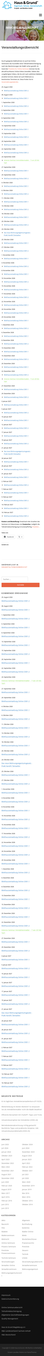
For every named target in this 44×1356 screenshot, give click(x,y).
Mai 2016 (25, 1193)
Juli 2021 (25, 1174)
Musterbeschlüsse (29, 1239)
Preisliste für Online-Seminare (18, 69)
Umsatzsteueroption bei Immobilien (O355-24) (20, 1120)
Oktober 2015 (27, 1201)
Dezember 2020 (8, 1178)
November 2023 (28, 1152)
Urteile (24, 1258)
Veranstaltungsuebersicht (14, 567)
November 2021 (8, 1171)
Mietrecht (5, 1239)
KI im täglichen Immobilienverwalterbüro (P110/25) (21, 1101)
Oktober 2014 (27, 1204)
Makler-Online (27, 1231)
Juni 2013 (5, 1208)
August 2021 (6, 1174)
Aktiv (3, 1220)
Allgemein (26, 1220)
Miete (24, 1235)
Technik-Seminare (9, 1258)
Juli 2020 (25, 1178)
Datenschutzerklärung (10, 1299)
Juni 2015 (5, 1204)
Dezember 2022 (8, 1163)
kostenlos (25, 1228)
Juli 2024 (5, 1148)
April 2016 (6, 1197)
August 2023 (27, 1156)
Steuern (25, 1250)
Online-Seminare (8, 1243)
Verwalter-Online (8, 1265)
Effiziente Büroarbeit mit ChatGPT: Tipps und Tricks (22, 1115)
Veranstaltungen (8, 1262)
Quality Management (10, 1319)
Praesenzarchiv (28, 1243)
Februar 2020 (7, 1186)
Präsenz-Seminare (9, 1246)
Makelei (5, 1231)
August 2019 (6, 1189)
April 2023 (6, 1159)
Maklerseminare (8, 1235)
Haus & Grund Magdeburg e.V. (13, 1327)
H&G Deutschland (8, 1335)
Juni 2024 (25, 1148)
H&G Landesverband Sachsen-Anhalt (16, 1331)
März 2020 (26, 1182)
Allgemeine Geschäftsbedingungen (15, 1315)
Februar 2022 (27, 1167)
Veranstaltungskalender (10, 82)
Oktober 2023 (7, 1156)
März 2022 (6, 1167)
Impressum (6, 1295)
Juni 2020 (5, 1182)
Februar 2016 (7, 1201)
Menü (40, 15)
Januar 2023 (26, 1159)
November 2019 (28, 1186)
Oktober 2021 (27, 1171)
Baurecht (5, 1224)
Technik (25, 1254)
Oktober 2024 (27, 1144)
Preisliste (25, 1246)
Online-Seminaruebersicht (12, 1307)
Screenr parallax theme (16, 1352)
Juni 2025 (5, 1144)
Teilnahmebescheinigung (11, 1311)
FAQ (3, 1228)
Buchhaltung (27, 1224)
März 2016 (26, 1197)
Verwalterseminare (29, 1265)
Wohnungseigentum (30, 1269)
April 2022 (26, 1163)
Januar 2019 (26, 1189)
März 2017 (6, 1193)
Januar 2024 (6, 1152)
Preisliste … (36, 527)
